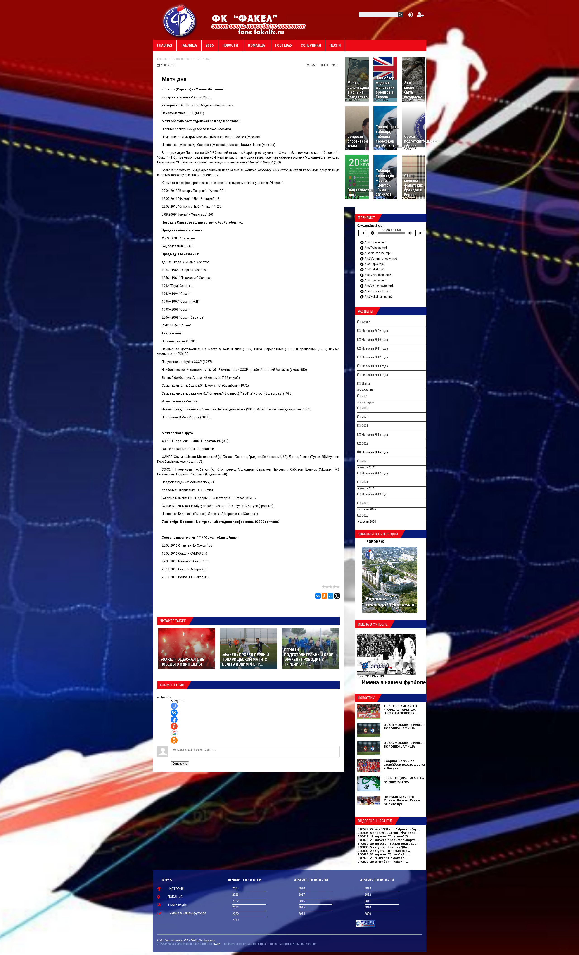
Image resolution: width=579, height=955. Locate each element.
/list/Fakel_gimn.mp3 (376, 297)
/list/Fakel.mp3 (372, 270)
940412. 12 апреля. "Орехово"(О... (384, 836)
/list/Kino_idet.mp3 (374, 291)
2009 (368, 913)
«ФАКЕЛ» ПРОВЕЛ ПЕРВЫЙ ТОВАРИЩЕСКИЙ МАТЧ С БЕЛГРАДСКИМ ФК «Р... (245, 659)
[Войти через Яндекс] (174, 726)
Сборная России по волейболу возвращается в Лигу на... (405, 764)
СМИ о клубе (177, 905)
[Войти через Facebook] (174, 719)
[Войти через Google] (174, 733)
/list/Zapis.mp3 (372, 264)
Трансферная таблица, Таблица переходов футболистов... (389, 136)
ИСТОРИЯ (176, 889)
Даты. (366, 384)
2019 (365, 408)
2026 (365, 515)
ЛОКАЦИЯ (175, 897)
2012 (368, 894)
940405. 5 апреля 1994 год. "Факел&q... (388, 832)
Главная (162, 58)
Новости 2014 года (375, 375)
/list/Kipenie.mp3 (373, 243)
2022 (365, 443)
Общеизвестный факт (361, 192)
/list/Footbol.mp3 (373, 281)
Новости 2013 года (375, 366)
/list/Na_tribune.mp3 (375, 253)
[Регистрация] (420, 15)
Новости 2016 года (198, 58)
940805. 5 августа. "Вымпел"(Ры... (384, 847)
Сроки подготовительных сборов (420, 141)
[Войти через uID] (174, 706)
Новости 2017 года (375, 473)
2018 (302, 888)
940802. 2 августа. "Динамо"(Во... (384, 851)
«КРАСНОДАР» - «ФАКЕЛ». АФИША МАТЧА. (404, 779)
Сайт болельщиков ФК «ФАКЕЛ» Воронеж (186, 940)
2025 (365, 503)
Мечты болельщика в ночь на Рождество (358, 89)
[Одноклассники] (324, 596)
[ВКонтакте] (318, 596)
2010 (368, 907)
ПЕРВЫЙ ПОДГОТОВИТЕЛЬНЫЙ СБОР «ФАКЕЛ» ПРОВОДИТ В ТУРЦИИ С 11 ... (308, 657)
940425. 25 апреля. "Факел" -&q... (383, 854)
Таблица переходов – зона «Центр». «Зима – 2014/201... (385, 183)
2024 (365, 482)
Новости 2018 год (374, 494)
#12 (364, 396)
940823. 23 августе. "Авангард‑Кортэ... (388, 840)
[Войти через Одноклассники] (174, 740)
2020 (365, 417)
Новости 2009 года (375, 331)
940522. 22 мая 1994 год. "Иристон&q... (388, 829)
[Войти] (409, 15)
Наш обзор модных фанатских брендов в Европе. (385, 87)
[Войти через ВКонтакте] (174, 712)
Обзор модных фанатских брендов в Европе (413, 185)
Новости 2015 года (375, 435)
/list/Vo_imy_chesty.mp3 (378, 259)
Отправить (180, 763)
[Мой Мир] (330, 596)
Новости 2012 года (375, 357)
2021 (365, 426)
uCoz (216, 943)
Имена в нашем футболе (394, 682)
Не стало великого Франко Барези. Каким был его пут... (402, 800)
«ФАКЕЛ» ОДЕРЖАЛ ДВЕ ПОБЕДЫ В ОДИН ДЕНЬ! (182, 662)
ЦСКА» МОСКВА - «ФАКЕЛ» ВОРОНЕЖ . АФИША (404, 726)
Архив (366, 322)
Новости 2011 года (375, 348)
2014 (302, 913)
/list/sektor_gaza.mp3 (376, 286)
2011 (368, 901)
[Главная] (180, 20)
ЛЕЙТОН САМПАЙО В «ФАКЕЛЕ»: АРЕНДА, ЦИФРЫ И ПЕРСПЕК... (400, 709)
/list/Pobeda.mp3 (373, 248)
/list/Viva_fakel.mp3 (375, 275)
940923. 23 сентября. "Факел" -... (383, 858)
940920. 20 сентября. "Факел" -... (383, 861)
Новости (177, 58)
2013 (368, 888)
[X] (337, 596)
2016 (302, 901)
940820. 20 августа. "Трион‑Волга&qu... (388, 843)
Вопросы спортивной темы (357, 141)
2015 (302, 907)
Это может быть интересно (413, 89)
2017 (302, 894)
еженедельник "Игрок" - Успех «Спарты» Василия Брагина (276, 943)
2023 (365, 461)
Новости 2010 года (375, 340)
